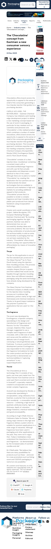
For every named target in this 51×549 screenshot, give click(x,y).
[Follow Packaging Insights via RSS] (44, 522)
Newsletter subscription (44, 3)
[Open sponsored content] (25, 16)
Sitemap (29, 532)
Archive (28, 535)
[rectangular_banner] (40, 70)
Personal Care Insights (18, 539)
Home (10, 21)
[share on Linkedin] (6, 59)
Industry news (16, 21)
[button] (15, 485)
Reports (32, 21)
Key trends (39, 21)
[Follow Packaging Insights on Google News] (47, 522)
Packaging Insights (17, 534)
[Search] (33, 5)
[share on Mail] (15, 59)
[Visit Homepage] (10, 8)
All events (39, 139)
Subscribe (46, 507)
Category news (24, 21)
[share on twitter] (11, 59)
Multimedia (47, 21)
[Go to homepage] (22, 528)
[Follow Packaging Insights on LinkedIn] (39, 522)
